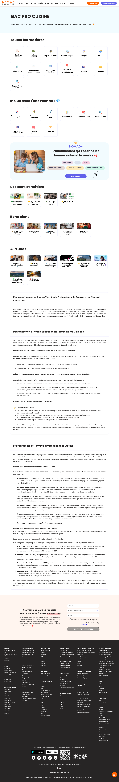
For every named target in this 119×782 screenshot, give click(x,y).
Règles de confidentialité (79, 747)
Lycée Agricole (45, 696)
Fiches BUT (7, 709)
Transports (80, 690)
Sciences (80, 654)
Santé (79, 659)
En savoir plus (83, 625)
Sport (23, 676)
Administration (103, 703)
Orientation (64, 3)
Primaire (33, 3)
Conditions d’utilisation (78, 777)
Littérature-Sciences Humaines (86, 652)
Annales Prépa (8, 677)
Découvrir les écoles (65, 659)
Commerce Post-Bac (105, 724)
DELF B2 (62, 704)
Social (79, 661)
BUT (42, 703)
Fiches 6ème (7, 689)
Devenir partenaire (65, 667)
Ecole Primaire (45, 684)
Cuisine (79, 688)
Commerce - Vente (82, 698)
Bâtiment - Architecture (84, 700)
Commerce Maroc (104, 730)
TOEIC (61, 706)
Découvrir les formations (67, 654)
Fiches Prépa (7, 706)
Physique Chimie (45, 659)
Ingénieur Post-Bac (104, 719)
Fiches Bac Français (9, 702)
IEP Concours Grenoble (105, 734)
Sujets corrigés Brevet (105, 657)
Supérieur (54, 3)
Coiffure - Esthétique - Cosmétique (83, 695)
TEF (61, 700)
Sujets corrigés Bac (104, 659)
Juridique (101, 709)
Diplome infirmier (45, 716)
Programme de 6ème (28, 650)
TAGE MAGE (102, 736)
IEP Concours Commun (105, 732)
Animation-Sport (103, 705)
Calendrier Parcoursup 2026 (107, 663)
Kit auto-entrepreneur (83, 712)
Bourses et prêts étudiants (64, 678)
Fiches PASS (7, 711)
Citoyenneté (25, 678)
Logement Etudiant (65, 682)
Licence (43, 707)
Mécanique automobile (84, 704)
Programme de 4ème (28, 654)
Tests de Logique (103, 740)
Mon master (102, 673)
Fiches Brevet (7, 700)
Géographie (44, 654)
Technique (102, 717)
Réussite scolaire (27, 671)
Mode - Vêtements (82, 692)
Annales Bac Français (10, 672)
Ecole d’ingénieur (65, 665)
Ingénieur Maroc (103, 721)
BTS (42, 698)
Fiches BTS (7, 704)
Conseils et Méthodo (104, 650)
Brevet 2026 (7, 660)
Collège (40, 3)
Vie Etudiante (63, 676)
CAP (42, 688)
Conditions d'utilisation (63, 747)
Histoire (43, 652)
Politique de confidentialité (60, 777)
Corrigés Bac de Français (106, 661)
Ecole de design (64, 663)
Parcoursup (63, 650)
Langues (79, 665)
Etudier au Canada (82, 673)
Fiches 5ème (7, 691)
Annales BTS (7, 675)
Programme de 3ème (28, 657)
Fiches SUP (7, 713)
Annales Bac (7, 668)
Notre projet (23, 3)
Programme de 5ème (28, 652)
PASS (42, 713)
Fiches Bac (7, 698)
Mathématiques (45, 650)
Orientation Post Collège (105, 671)
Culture (101, 707)
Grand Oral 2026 (103, 675)
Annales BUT (7, 679)
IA (22, 669)
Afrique (24, 680)
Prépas (43, 705)
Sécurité (101, 715)
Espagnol (43, 663)
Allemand (43, 665)
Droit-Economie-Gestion (84, 650)
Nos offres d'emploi (48, 747)
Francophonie (26, 682)
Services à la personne (83, 706)
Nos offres (93, 3)
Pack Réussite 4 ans (46, 676)
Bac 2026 (6, 658)
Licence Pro (44, 709)
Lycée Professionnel (46, 694)
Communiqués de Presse (29, 698)
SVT (42, 657)
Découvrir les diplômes (66, 652)
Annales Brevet (8, 670)
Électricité (80, 702)
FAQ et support (26, 694)
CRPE (100, 700)
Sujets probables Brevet (105, 652)
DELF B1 (62, 702)
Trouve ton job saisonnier (67, 688)
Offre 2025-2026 (45, 673)
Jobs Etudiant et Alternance (64, 684)
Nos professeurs (26, 667)
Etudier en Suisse (82, 676)
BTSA (42, 700)
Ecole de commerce (65, 661)
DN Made (43, 711)
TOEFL (61, 709)
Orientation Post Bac (104, 669)
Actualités (25, 696)
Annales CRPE (7, 681)
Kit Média (24, 700)
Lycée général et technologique (45, 691)
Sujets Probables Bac (105, 654)
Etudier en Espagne (82, 678)
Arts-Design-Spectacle (84, 657)
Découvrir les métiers (66, 657)
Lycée (47, 3)
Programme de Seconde (29, 659)
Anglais (43, 661)
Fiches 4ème (7, 694)
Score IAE (101, 738)
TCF (61, 698)
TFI (61, 696)
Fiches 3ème (7, 696)
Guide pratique (103, 692)
